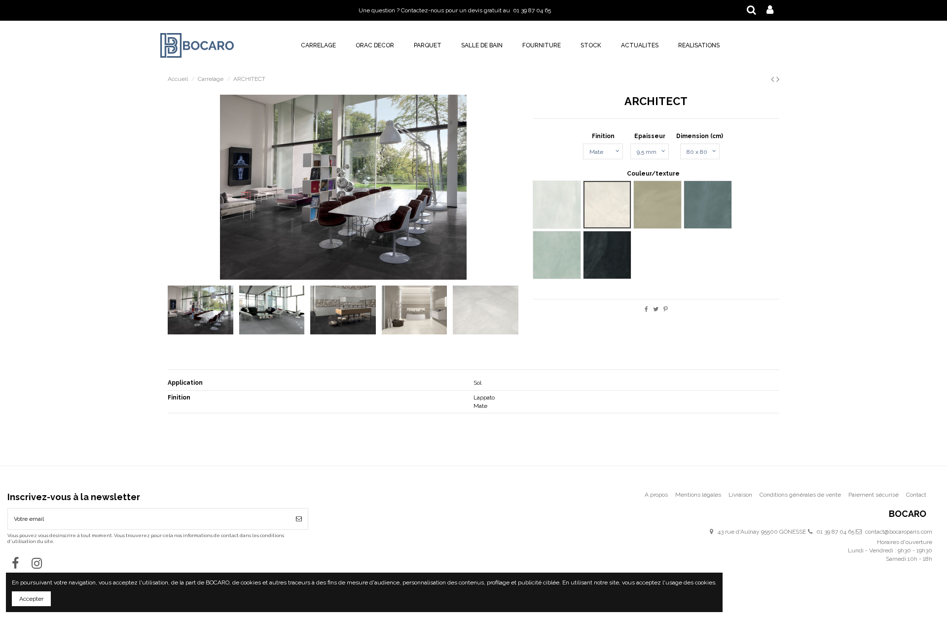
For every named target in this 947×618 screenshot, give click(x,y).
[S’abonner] (299, 519)
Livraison (740, 494)
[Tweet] (655, 309)
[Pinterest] (665, 309)
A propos (656, 494)
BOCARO (907, 514)
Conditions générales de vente (800, 494)
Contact (916, 494)
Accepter (31, 598)
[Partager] (646, 309)
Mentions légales (698, 494)
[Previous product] (773, 79)
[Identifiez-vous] (770, 10)
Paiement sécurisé (873, 494)
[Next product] (777, 79)
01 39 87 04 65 (835, 531)
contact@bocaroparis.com (898, 531)
